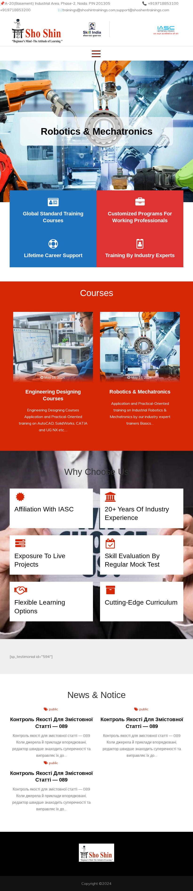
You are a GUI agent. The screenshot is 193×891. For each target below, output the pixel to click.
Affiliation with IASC (44, 509)
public (53, 709)
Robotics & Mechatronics (97, 131)
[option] (96, 131)
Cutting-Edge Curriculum (141, 602)
